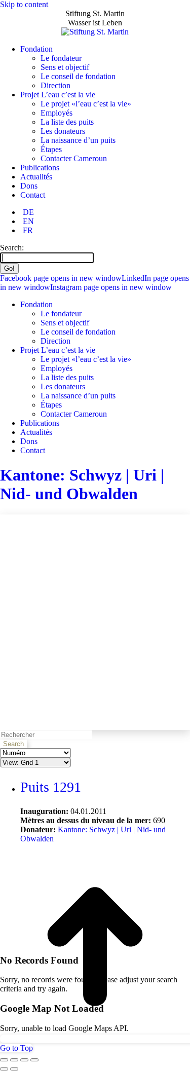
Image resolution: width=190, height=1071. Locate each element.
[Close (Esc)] (4, 1059)
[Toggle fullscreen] (24, 1059)
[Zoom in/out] (34, 1059)
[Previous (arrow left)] (4, 1068)
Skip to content (24, 4)
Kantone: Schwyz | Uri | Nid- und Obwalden (82, 484)
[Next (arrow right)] (14, 1068)
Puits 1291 (50, 787)
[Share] (14, 1059)
